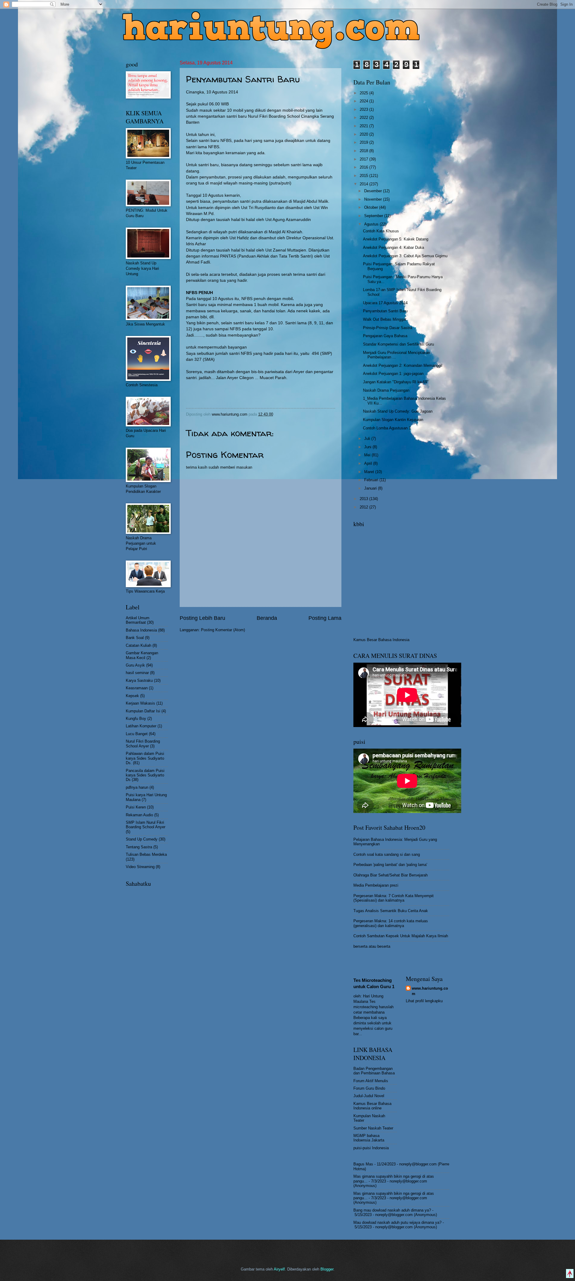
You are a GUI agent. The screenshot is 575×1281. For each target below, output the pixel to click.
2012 (364, 507)
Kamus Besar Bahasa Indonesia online (372, 1105)
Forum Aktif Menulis (370, 1081)
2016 (364, 167)
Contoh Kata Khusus (381, 231)
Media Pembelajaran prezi (375, 885)
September (374, 215)
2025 (364, 93)
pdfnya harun (137, 787)
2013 (364, 498)
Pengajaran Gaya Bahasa (385, 336)
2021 (364, 126)
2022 (364, 117)
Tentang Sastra (139, 847)
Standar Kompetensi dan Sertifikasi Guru (398, 344)
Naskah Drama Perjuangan (386, 390)
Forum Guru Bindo (369, 1088)
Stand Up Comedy (142, 839)
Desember (373, 191)
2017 (364, 159)
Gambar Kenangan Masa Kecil (142, 655)
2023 (364, 109)
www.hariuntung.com (430, 991)
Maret (369, 472)
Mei (368, 455)
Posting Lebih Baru (202, 618)
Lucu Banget (137, 734)
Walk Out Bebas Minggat (384, 319)
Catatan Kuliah (138, 645)
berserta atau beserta (371, 946)
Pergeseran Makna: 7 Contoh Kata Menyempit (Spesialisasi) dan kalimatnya (393, 898)
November (373, 199)
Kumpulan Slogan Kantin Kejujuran (393, 419)
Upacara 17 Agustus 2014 (385, 303)
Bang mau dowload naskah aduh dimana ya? (392, 1210)
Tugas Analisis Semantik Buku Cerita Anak (390, 910)
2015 (364, 175)
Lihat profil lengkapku (424, 1001)
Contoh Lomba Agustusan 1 (387, 428)
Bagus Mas (363, 1164)
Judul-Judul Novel (368, 1096)
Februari (371, 480)
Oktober (371, 207)
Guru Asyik (135, 665)
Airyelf (279, 1269)
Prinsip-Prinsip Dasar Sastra (387, 327)
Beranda (267, 618)
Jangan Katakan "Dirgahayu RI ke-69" (396, 382)
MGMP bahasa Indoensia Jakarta (368, 1137)
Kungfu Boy (136, 718)
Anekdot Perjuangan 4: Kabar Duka (393, 247)
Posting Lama (324, 618)
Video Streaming (140, 866)
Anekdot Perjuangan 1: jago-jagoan (393, 373)
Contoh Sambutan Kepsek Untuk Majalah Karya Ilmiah (400, 936)
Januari (371, 488)
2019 (364, 142)
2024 (364, 101)
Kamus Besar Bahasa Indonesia (381, 640)
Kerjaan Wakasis (140, 703)
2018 (364, 151)
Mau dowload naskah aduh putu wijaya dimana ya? (397, 1222)
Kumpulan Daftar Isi (143, 711)
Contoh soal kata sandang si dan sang (386, 854)
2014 (364, 184)
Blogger (326, 1269)
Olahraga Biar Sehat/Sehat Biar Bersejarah (390, 875)
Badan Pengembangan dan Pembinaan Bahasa (374, 1070)
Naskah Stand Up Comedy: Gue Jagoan (397, 411)
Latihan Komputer (141, 726)
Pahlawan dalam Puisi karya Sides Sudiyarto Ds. (145, 758)
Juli (367, 438)
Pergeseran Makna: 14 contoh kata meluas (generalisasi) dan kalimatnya (390, 923)
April (368, 463)
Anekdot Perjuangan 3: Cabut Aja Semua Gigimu (405, 256)
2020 (364, 134)
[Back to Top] (570, 1274)
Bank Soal (135, 637)
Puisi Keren (136, 807)
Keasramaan (137, 688)
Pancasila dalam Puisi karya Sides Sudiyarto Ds (145, 775)
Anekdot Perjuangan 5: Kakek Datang (395, 239)
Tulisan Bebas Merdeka (146, 854)
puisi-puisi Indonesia (371, 1148)
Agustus (372, 224)
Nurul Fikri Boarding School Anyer (143, 743)
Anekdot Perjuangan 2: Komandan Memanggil (402, 365)
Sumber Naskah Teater (373, 1128)
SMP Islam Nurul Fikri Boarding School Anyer (145, 824)
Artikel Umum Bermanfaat (137, 620)
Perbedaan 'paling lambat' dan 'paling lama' (390, 864)
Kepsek (132, 696)
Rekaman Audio (139, 815)
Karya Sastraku (139, 680)
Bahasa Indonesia (141, 630)
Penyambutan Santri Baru (385, 311)
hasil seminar (137, 672)
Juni (368, 447)
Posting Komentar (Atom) (223, 630)
